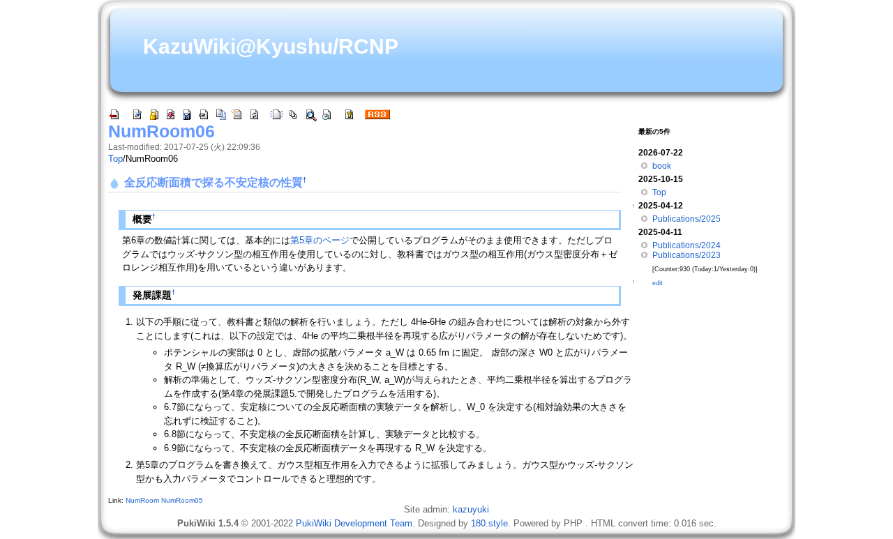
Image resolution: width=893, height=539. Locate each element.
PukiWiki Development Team (354, 523)
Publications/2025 (686, 219)
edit (657, 283)
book (661, 166)
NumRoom (142, 500)
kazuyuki (471, 509)
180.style (489, 523)
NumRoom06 (161, 131)
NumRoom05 (182, 500)
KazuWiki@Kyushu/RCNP (270, 46)
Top (115, 158)
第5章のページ (320, 240)
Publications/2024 (686, 245)
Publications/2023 (686, 255)
